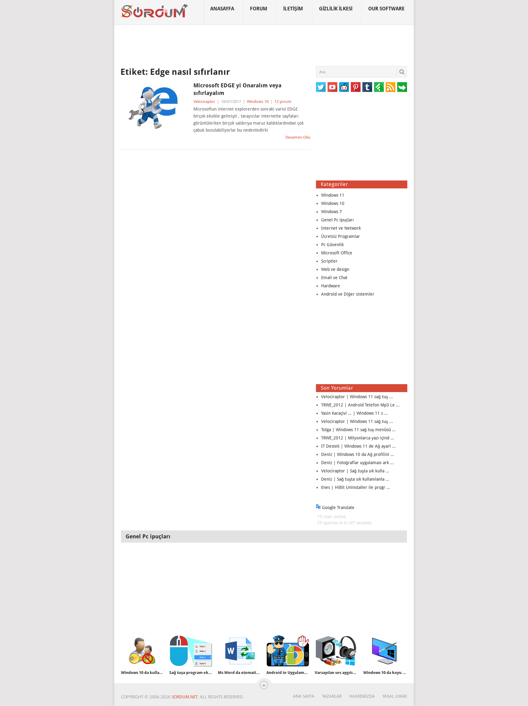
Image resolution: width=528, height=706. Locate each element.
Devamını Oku (297, 137)
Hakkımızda (362, 696)
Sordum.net (184, 696)
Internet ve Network (341, 228)
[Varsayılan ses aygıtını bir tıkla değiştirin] (336, 651)
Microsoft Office (336, 252)
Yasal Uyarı (395, 696)
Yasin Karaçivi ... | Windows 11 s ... (354, 413)
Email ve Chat (334, 277)
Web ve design (335, 269)
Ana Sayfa (303, 696)
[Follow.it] (402, 87)
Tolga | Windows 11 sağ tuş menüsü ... (358, 429)
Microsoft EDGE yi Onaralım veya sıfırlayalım (237, 89)
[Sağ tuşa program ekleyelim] (190, 651)
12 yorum (283, 101)
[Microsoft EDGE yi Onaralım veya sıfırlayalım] (154, 107)
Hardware (330, 285)
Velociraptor (204, 101)
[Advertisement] (264, 45)
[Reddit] (344, 87)
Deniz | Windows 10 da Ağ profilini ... (357, 454)
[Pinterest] (356, 87)
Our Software (386, 9)
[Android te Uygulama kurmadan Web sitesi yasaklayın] (287, 651)
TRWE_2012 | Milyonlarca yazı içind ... (357, 437)
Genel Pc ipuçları (337, 219)
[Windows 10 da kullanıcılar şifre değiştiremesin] (142, 651)
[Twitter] (321, 87)
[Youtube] (332, 87)
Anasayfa (222, 9)
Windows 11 (332, 195)
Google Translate (337, 507)
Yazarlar (332, 696)
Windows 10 (258, 101)
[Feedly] (379, 87)
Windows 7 (331, 211)
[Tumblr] (367, 87)
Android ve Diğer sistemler (347, 294)
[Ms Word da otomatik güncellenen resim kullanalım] (239, 651)
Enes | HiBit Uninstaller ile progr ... (355, 487)
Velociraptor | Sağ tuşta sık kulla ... (355, 470)
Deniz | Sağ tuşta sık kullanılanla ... (355, 479)
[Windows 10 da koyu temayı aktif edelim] (384, 651)
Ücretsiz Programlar (340, 236)
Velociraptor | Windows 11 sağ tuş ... (357, 396)
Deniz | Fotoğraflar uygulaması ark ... (357, 462)
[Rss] (390, 87)
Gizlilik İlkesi (335, 9)
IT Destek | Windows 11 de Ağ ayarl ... (358, 446)
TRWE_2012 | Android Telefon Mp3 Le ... (360, 404)
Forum (258, 9)
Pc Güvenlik (332, 244)
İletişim (293, 9)
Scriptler (329, 261)
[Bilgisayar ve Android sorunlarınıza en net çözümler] (154, 11)
